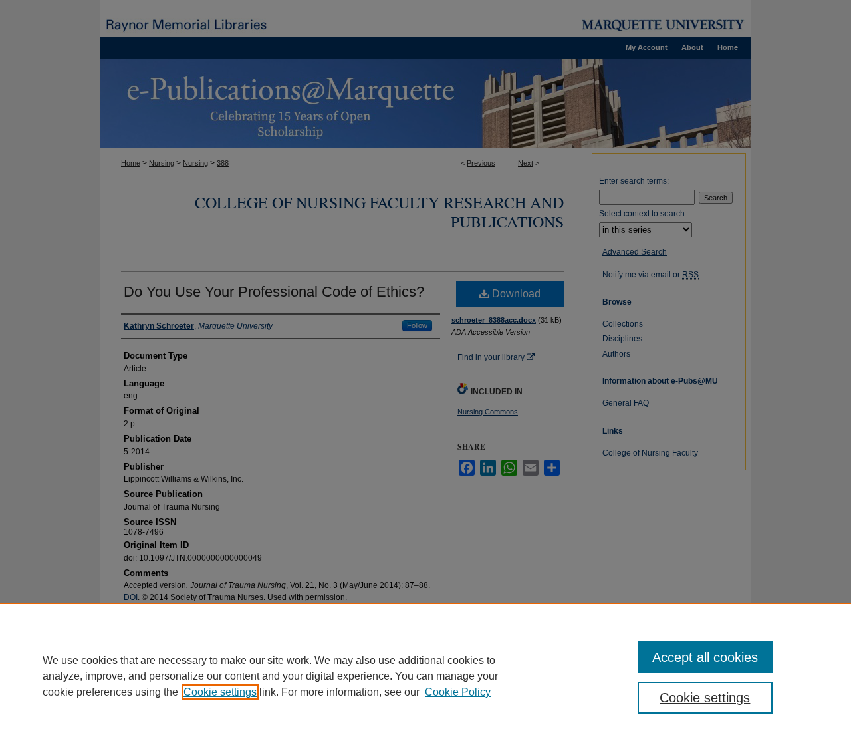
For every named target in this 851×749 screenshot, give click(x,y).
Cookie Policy (458, 692)
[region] (425, 676)
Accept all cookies (705, 657)
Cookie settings (220, 692)
